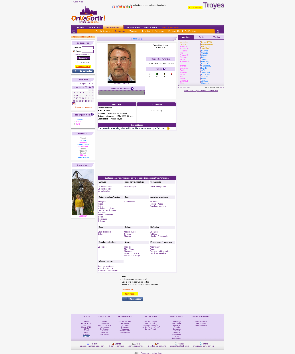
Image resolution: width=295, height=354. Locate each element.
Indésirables (176, 338)
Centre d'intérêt (150, 329)
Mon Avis (176, 333)
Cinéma (127, 234)
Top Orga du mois (82, 115)
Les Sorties (94, 27)
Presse (86, 331)
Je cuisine (102, 247)
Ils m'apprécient (201, 325)
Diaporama (104, 327)
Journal (177, 331)
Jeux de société (104, 232)
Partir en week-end (106, 266)
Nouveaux (159, 31)
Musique (127, 236)
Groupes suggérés (151, 325)
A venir (104, 322)
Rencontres (176, 334)
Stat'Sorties (104, 334)
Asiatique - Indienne (106, 208)
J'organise (177, 329)
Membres (186, 37)
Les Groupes (133, 27)
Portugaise (102, 219)
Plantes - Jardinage (132, 255)
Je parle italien (104, 191)
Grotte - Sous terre (131, 253)
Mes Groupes (150, 323)
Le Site (80, 27)
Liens (86, 333)
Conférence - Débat (158, 253)
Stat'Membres (190, 31)
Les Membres (113, 28)
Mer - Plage (129, 249)
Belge (100, 217)
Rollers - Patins (156, 204)
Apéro (152, 249)
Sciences (154, 232)
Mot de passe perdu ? (83, 54)
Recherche (120, 31)
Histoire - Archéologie (159, 236)
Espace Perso (151, 27)
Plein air (127, 247)
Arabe (100, 204)
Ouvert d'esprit (130, 187)
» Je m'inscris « (195, 7)
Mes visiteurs (201, 323)
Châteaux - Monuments (108, 271)
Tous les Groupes (150, 322)
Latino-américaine (105, 215)
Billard (101, 234)
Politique (153, 234)
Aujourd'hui (104, 323)
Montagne (128, 251)
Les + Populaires (104, 325)
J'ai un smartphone (158, 187)
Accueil (86, 322)
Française (102, 202)
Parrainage (177, 322)
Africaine (102, 212)
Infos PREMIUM (201, 322)
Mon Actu (176, 325)
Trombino (134, 31)
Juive (100, 206)
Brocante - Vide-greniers (160, 251)
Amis (201, 37)
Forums (86, 325)
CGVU (86, 329)
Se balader (154, 202)
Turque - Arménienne (107, 210)
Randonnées (129, 202)
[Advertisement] (168, 16)
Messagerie (176, 323)
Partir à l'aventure (105, 268)
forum (222, 87)
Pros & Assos (86, 323)
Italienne (101, 221)
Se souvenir (85, 62)
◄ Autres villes (77, 2)
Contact (86, 334)
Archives (104, 333)
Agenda (177, 327)
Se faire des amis (103, 31)
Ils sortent (146, 31)
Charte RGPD (86, 327)
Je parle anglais (105, 189)
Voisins (216, 37)
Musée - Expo (130, 232)
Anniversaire (155, 247)
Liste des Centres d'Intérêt (150, 327)
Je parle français (105, 187)
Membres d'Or (174, 31)
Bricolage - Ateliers (158, 206)
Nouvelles (104, 331)
